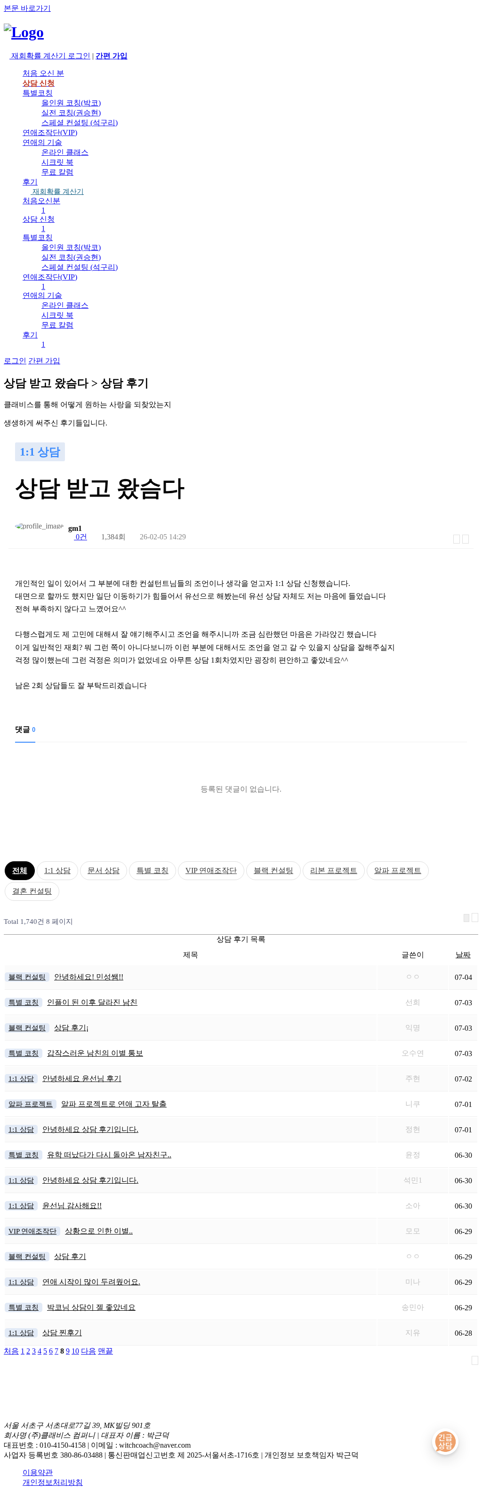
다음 (88, 1351)
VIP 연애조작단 (211, 870)
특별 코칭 (153, 870)
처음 (11, 1351)
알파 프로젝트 (397, 870)
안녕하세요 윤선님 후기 (81, 1078)
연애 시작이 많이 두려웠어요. (91, 1282)
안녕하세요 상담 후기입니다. (90, 1129)
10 (75, 1351)
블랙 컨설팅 (273, 870)
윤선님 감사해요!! (72, 1206)
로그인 (79, 56)
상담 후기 (70, 1256)
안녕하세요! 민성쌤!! (88, 977)
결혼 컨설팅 (32, 891)
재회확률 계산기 (57, 191)
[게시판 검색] (466, 918)
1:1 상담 (57, 870)
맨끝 (105, 1351)
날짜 (463, 955)
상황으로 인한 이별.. (99, 1231)
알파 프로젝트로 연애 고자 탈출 (114, 1104)
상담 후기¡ (71, 1028)
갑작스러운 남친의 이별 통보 (95, 1053)
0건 (80, 537)
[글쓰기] (465, 539)
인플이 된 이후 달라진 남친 (92, 1002)
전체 (19, 870)
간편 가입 (44, 361)
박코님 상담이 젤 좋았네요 (91, 1307)
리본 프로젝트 (333, 870)
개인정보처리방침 (53, 1482)
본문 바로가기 (27, 8)
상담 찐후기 (62, 1333)
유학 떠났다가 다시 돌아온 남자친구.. (109, 1155)
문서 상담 (104, 870)
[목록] (456, 539)
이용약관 (38, 1472)
